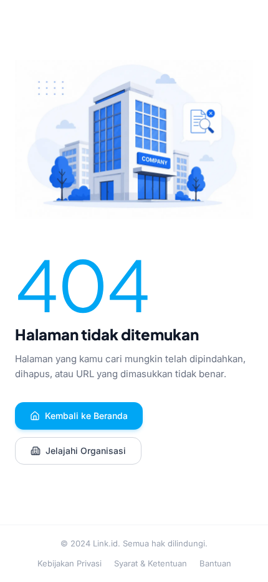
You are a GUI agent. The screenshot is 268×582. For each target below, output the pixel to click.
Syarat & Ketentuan (150, 563)
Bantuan (215, 563)
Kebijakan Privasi (69, 563)
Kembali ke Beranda (86, 415)
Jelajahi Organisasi (85, 450)
